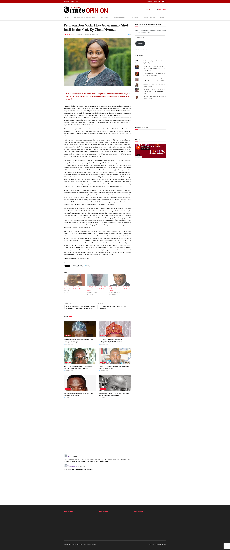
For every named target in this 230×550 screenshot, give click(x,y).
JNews (68, 544)
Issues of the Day (120, 18)
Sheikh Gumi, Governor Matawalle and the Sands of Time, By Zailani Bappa (79, 341)
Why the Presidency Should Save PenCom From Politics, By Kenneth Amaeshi (119, 288)
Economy (104, 18)
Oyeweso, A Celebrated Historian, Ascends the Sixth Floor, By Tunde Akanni (114, 367)
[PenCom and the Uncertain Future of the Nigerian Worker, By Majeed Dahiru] (74, 280)
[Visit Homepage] (86, 9)
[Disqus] (97, 427)
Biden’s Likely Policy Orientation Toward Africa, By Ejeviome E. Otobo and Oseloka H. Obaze (79, 367)
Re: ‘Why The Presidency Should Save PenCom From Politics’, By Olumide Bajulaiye (97, 288)
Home (67, 18)
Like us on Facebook (141, 128)
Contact (76, 1)
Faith (162, 18)
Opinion (67, 335)
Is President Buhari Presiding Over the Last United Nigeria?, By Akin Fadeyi (78, 394)
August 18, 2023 (69, 397)
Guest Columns (149, 18)
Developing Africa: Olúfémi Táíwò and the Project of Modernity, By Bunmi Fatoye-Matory (154, 91)
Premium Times (69, 34)
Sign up (164, 9)
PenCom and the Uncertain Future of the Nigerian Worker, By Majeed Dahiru (74, 288)
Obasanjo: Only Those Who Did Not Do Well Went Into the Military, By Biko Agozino (114, 394)
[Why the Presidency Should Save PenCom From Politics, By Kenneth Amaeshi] (119, 280)
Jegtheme (94, 544)
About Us (72, 1)
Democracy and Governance (84, 18)
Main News (66, 1)
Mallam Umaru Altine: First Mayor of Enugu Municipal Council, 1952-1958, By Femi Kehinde (154, 68)
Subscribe (148, 9)
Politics (135, 18)
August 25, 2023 (69, 344)
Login (159, 9)
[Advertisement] (150, 112)
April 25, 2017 (80, 34)
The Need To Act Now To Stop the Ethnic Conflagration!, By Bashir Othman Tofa (111, 341)
